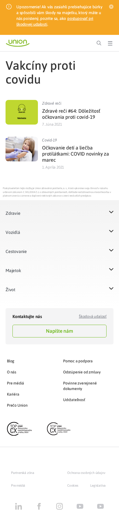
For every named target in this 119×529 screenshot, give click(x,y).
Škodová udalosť (93, 316)
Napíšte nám (59, 331)
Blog (10, 361)
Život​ (10, 289)
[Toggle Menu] (110, 43)
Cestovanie (16, 251)
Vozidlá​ (13, 232)
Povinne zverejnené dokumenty (80, 386)
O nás (11, 372)
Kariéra (13, 394)
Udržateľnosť (74, 400)
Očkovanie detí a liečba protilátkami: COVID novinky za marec (75, 154)
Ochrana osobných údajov (86, 473)
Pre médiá (15, 383)
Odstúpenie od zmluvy (82, 372)
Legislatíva (98, 485)
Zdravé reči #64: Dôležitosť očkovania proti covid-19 (71, 114)
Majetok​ (13, 270)
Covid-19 (49, 140)
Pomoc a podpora (78, 361)
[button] (59, 216)
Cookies (72, 485)
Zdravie (13, 213)
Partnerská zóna (22, 473)
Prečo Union (17, 405)
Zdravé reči (51, 103)
